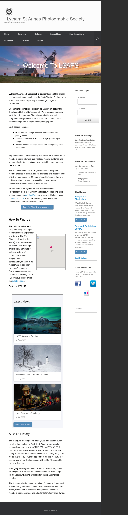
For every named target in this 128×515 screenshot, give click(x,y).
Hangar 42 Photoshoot (81, 198)
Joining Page (31, 195)
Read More (80, 219)
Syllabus (38, 34)
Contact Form (18, 198)
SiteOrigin (54, 510)
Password (81, 108)
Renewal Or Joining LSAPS (85, 227)
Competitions (55, 34)
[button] (97, 38)
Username (81, 98)
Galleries (25, 40)
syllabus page (18, 281)
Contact (40, 40)
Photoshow (8, 40)
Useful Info (22, 34)
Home (6, 34)
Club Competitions (76, 34)
